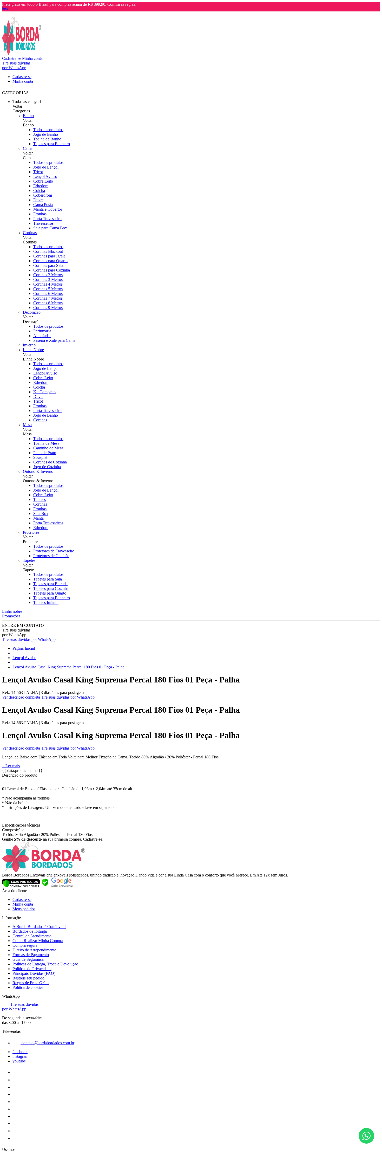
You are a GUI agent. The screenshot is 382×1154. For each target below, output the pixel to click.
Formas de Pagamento (30, 954)
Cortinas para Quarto (50, 261)
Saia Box (40, 513)
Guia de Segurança (28, 959)
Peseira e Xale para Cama (54, 340)
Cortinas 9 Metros (48, 307)
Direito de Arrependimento (34, 950)
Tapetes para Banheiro (51, 143)
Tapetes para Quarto (49, 593)
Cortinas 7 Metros (48, 298)
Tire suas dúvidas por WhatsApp (29, 639)
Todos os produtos (48, 129)
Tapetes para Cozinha (51, 588)
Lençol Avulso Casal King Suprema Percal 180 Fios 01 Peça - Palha (68, 667)
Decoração (32, 312)
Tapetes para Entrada (50, 584)
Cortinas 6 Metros (48, 293)
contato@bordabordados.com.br (47, 1043)
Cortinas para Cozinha (51, 270)
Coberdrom (42, 195)
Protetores (31, 532)
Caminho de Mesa (48, 448)
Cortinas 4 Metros (48, 284)
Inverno (29, 345)
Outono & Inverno (38, 471)
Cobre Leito (43, 181)
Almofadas (42, 335)
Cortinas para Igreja (49, 256)
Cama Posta (43, 204)
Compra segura (24, 945)
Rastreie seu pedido (28, 978)
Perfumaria (42, 331)
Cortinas (30, 232)
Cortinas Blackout (48, 251)
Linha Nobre (33, 349)
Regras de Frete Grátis (30, 983)
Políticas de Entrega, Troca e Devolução (45, 964)
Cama (27, 148)
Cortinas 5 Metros (48, 289)
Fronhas (40, 214)
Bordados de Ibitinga (29, 931)
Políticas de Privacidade (31, 968)
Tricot (38, 172)
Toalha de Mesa (46, 443)
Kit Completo (44, 392)
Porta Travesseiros (48, 523)
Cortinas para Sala (48, 265)
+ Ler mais (11, 766)
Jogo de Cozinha (47, 467)
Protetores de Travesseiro (53, 551)
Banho (28, 115)
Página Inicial (23, 648)
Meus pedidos (23, 909)
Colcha (39, 190)
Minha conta (22, 904)
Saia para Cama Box (50, 228)
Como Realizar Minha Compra (37, 940)
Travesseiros (43, 223)
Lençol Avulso (45, 176)
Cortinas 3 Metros (48, 279)
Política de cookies (27, 987)
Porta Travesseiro (47, 218)
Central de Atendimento (31, 936)
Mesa (27, 424)
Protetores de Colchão (51, 555)
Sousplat (40, 457)
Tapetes (39, 499)
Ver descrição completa (21, 697)
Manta (38, 518)
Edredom (40, 186)
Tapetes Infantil (45, 602)
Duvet (38, 200)
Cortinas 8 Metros (48, 303)
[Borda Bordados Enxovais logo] (21, 53)
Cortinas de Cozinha (50, 462)
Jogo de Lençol (45, 167)
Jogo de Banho (45, 134)
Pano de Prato (44, 452)
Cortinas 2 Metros (48, 275)
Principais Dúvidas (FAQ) (33, 973)
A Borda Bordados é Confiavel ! (39, 926)
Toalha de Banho (47, 139)
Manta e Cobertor (47, 209)
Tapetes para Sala (47, 579)
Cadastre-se (21, 899)
